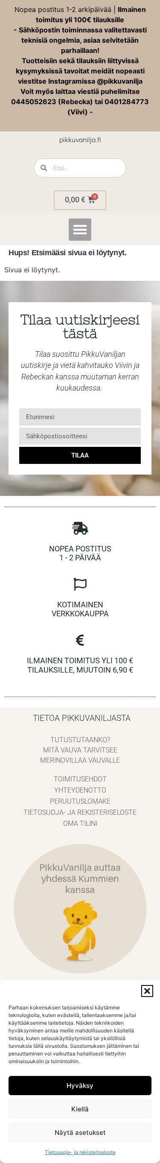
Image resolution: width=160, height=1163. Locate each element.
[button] (147, 991)
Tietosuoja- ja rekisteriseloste (80, 1152)
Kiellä (80, 1109)
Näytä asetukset (80, 1132)
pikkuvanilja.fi (80, 139)
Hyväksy (80, 1085)
